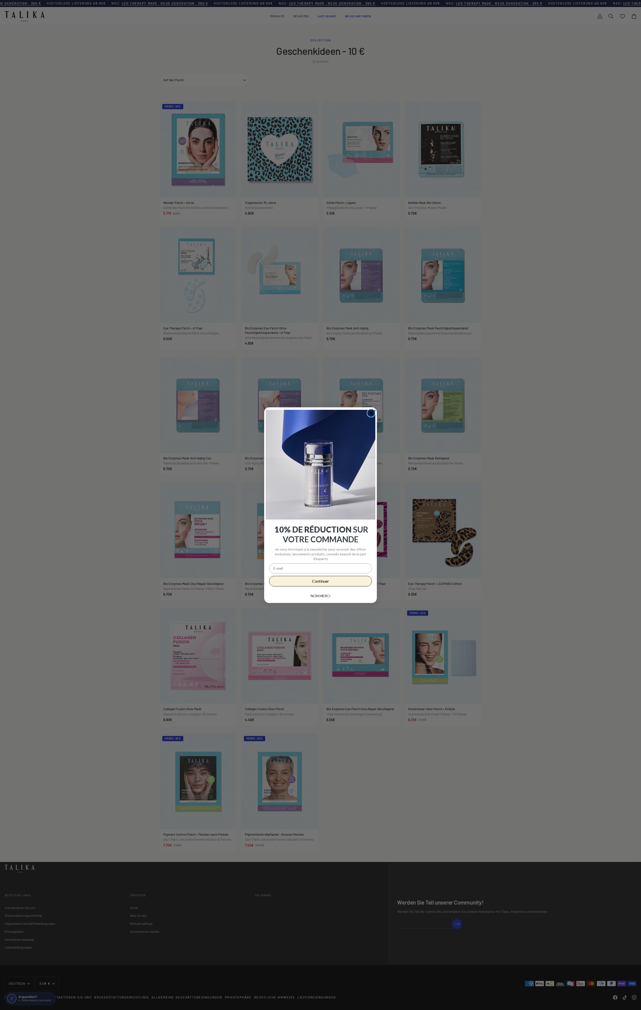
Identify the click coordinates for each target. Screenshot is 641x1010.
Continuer (320, 581)
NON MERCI (321, 596)
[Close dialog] (371, 413)
